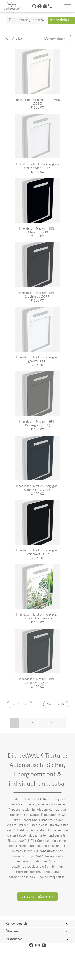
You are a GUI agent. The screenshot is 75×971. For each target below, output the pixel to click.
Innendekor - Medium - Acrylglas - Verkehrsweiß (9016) (37, 166)
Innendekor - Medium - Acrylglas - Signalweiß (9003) (37, 359)
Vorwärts (53, 704)
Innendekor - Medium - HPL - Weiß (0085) (37, 101)
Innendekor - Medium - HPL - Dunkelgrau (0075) (37, 423)
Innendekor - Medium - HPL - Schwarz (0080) (37, 230)
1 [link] (14, 723)
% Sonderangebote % (26, 20)
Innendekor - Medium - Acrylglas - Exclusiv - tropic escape (37, 616)
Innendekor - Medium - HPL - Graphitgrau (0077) (37, 294)
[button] (67, 6)
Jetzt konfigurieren (37, 896)
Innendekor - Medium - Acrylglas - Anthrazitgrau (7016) (37, 488)
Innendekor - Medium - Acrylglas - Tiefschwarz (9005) (37, 552)
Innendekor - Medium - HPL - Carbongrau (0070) (37, 681)
